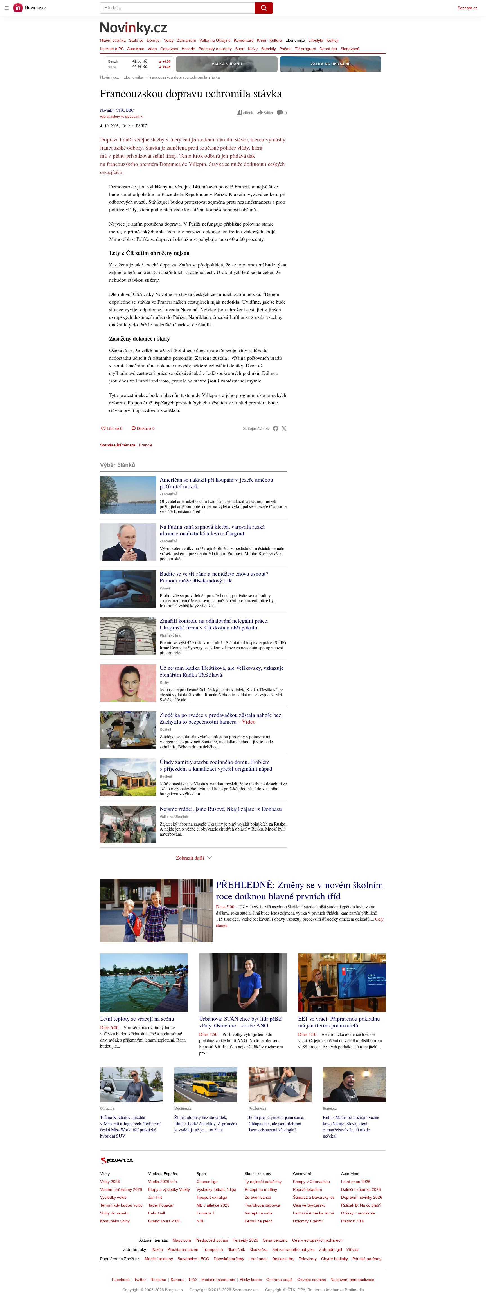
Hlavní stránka (113, 40)
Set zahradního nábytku (293, 1249)
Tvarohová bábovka (262, 1205)
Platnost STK (352, 1221)
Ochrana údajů (279, 1279)
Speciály (268, 48)
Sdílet (268, 112)
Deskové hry (283, 1258)
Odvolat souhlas (311, 1279)
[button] (128, 495)
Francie (145, 445)
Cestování (169, 48)
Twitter (140, 1279)
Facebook (121, 1279)
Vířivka (352, 1249)
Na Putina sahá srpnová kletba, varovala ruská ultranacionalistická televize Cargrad (212, 530)
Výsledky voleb (113, 1197)
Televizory (308, 1258)
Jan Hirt (155, 1197)
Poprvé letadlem (307, 1189)
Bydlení (166, 776)
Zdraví (165, 588)
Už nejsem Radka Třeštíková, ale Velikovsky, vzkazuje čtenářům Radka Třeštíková (222, 671)
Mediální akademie (218, 1279)
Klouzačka (258, 1249)
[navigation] (6, 7)
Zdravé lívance (258, 1197)
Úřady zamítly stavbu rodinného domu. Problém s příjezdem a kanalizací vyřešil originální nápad (216, 765)
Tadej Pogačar (161, 1205)
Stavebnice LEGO (193, 1258)
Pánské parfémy (366, 1258)
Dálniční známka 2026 (361, 1189)
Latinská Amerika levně (313, 1213)
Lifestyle (316, 40)
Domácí (154, 40)
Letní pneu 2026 (355, 1181)
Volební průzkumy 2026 (121, 1189)
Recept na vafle (259, 1213)
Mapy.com (182, 1240)
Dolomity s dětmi (308, 1221)
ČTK (120, 110)
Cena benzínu (275, 1240)
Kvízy (253, 48)
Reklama (158, 1279)
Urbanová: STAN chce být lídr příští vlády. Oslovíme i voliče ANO (240, 1022)
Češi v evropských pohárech (317, 1240)
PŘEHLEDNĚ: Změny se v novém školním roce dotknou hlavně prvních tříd (299, 890)
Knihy (164, 682)
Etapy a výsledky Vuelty (169, 1189)
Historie (188, 48)
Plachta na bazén (182, 1249)
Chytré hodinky (334, 1258)
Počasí (285, 48)
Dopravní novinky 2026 (361, 1197)
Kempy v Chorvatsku (311, 1181)
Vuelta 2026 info (162, 1181)
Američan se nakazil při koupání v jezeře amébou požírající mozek (216, 483)
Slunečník (236, 1249)
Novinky (107, 110)
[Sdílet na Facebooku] (275, 428)
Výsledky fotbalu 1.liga (216, 1189)
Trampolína (213, 1249)
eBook (248, 112)
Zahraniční (186, 40)
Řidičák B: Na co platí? (361, 1205)
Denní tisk (328, 48)
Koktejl (332, 40)
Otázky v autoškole (358, 1213)
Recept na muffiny (261, 1189)
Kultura (275, 40)
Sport (240, 48)
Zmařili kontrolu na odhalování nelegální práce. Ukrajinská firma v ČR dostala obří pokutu (214, 624)
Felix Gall (156, 1213)
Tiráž (192, 1279)
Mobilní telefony (159, 1258)
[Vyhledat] (264, 8)
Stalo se (136, 40)
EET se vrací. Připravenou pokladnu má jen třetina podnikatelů (339, 1022)
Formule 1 (206, 1213)
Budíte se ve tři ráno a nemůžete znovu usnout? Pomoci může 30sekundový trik (214, 577)
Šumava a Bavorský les (314, 1197)
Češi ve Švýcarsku (309, 1205)
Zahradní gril (330, 1249)
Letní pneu (258, 1258)
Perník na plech (259, 1221)
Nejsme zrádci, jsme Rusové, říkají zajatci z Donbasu (221, 809)
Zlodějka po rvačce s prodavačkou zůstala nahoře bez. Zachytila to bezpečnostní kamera (221, 718)
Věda (152, 48)
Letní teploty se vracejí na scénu (137, 1018)
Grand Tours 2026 (164, 1221)
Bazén (157, 1249)
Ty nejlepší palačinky (263, 1181)
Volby (169, 40)
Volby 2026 (110, 1181)
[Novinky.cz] (134, 29)
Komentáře (244, 40)
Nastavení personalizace (352, 1279)
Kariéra (177, 1279)
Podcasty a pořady (215, 48)
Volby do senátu (114, 1213)
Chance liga (207, 1181)
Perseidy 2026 (245, 1240)
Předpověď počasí (211, 1240)
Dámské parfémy (229, 1258)
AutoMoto (135, 48)
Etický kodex (251, 1279)
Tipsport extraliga (212, 1197)
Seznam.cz (467, 8)
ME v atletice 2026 (213, 1205)
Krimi (261, 40)
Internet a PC (112, 48)
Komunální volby (115, 1221)
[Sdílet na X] (284, 428)
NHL (200, 1221)
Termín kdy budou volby (121, 1205)
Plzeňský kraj (170, 635)
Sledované (350, 48)
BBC (130, 110)
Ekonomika (295, 40)
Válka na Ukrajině (215, 40)
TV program (305, 48)
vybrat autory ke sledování (120, 117)
